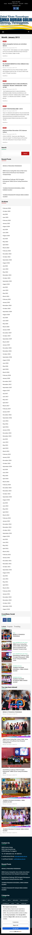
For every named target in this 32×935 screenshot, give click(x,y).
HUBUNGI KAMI (16, 5)
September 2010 (7, 606)
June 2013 (5, 506)
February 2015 (7, 454)
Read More (5, 55)
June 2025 (5, 217)
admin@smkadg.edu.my (21, 856)
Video (14, 632)
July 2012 (5, 539)
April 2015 (5, 448)
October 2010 (6, 603)
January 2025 (6, 223)
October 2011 (6, 566)
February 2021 (7, 299)
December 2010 (7, 597)
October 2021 (6, 278)
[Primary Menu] (3, 32)
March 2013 (6, 515)
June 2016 (5, 421)
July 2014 (5, 469)
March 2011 (6, 588)
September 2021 (7, 281)
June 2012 (5, 542)
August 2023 (6, 235)
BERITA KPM (15, 900)
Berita (14, 642)
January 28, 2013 (11, 47)
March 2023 (6, 247)
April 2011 (5, 585)
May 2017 (5, 399)
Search (4, 147)
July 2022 (5, 266)
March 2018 (6, 372)
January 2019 (6, 345)
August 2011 (6, 572)
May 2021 (5, 293)
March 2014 (6, 481)
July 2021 (5, 287)
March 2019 (6, 342)
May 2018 (5, 366)
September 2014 (7, 466)
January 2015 (6, 457)
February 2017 (7, 408)
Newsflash (23, 903)
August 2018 (6, 360)
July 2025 (5, 214)
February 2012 (7, 554)
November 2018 (7, 351)
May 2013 (5, 509)
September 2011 (7, 569)
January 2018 (6, 378)
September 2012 (7, 533)
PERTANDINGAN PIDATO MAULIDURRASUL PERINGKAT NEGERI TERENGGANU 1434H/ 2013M (15, 85)
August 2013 (6, 500)
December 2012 (7, 524)
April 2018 (5, 369)
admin (5, 47)
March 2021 (6, 296)
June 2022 (5, 269)
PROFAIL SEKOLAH (13, 3)
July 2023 (5, 238)
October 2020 (6, 308)
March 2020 (6, 326)
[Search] (29, 31)
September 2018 (7, 357)
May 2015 (5, 445)
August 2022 (6, 263)
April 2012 (5, 548)
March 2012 (6, 551)
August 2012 (6, 536)
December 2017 (7, 381)
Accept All (15, 928)
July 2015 (5, 439)
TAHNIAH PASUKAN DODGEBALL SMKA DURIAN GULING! (14, 189)
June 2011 (5, 579)
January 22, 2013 (11, 67)
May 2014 (5, 475)
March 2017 (6, 405)
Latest (23, 642)
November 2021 (7, 275)
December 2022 (7, 253)
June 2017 (5, 396)
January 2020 (6, 329)
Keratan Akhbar (24, 900)
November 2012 (7, 527)
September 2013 (7, 496)
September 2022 (7, 260)
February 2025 (7, 220)
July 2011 (5, 575)
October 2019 (6, 335)
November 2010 (7, 600)
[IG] (17, 8)
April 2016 (5, 427)
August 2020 (6, 314)
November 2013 (7, 490)
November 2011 (7, 563)
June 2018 (5, 363)
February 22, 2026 (11, 714)
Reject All (15, 925)
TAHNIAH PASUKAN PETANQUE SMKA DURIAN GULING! (16, 195)
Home (5, 3)
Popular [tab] (10, 626)
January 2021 (6, 302)
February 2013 (7, 518)
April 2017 (5, 402)
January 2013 (6, 521)
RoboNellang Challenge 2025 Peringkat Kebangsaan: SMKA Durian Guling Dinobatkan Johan (15, 181)
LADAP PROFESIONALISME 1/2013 (13, 109)
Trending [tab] (17, 626)
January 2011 (6, 594)
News (26, 642)
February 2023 (7, 250)
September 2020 (7, 311)
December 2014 (7, 460)
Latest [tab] (4, 626)
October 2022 (6, 257)
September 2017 (7, 387)
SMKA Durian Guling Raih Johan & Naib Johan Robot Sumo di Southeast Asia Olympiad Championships (15, 172)
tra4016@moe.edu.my (19, 859)
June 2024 (5, 232)
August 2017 (6, 390)
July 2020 (5, 317)
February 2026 (7, 208)
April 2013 (5, 512)
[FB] (14, 8)
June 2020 (5, 320)
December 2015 (7, 433)
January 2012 (6, 557)
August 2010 (6, 609)
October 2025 (6, 211)
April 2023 (5, 244)
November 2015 (7, 436)
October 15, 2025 (11, 744)
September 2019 (7, 339)
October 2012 (6, 530)
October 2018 (6, 354)
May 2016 (5, 424)
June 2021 (5, 290)
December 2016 (7, 414)
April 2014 (5, 478)
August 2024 (6, 226)
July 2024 (5, 229)
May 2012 (5, 545)
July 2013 (5, 503)
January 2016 (6, 430)
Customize (15, 922)
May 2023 (5, 241)
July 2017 (5, 393)
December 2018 (7, 348)
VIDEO (26, 3)
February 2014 (7, 484)
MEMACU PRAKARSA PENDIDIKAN (12, 166)
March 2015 (6, 451)
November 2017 (7, 384)
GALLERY (21, 3)
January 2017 (6, 411)
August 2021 (6, 284)
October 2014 (6, 463)
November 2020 (7, 305)
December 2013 (7, 487)
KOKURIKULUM (19, 642)
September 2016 (7, 418)
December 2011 (7, 560)
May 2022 (5, 272)
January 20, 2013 (11, 89)
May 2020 (5, 323)
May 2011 (5, 582)
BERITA (4, 41)
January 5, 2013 (11, 134)
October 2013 (6, 493)
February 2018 (7, 375)
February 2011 (7, 591)
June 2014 (5, 472)
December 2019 (7, 332)
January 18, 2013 (11, 110)
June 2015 (5, 442)
